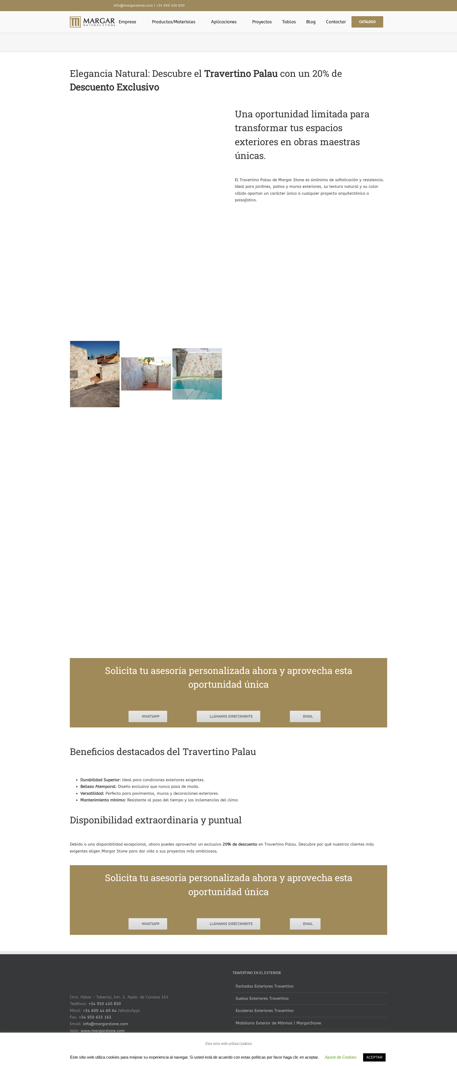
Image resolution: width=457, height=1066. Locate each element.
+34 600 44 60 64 (100, 1010)
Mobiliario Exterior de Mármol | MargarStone (278, 1023)
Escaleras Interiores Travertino (101, 1057)
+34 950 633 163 (95, 1017)
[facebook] (299, 5)
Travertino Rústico (253, 1057)
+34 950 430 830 (170, 5)
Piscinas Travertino (253, 1035)
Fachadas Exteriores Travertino (265, 986)
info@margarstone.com (133, 5)
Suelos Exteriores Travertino (262, 998)
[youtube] (316, 5)
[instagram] (307, 5)
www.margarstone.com (103, 1030)
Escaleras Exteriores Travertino (265, 1010)
